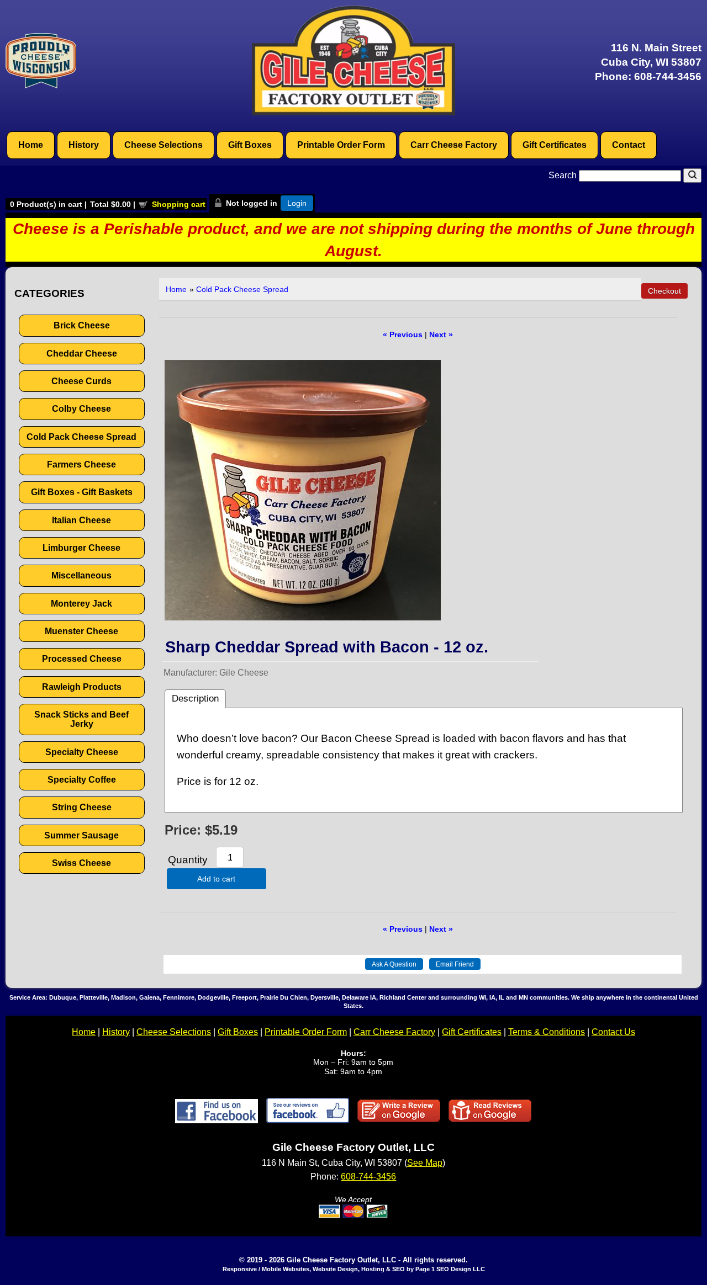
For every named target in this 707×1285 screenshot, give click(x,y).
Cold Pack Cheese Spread (81, 437)
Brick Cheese (82, 325)
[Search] (692, 175)
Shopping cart (178, 204)
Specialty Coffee (82, 779)
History (83, 145)
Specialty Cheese (81, 752)
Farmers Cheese (81, 464)
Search (563, 175)
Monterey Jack (81, 603)
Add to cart (216, 878)
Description (195, 698)
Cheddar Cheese (81, 353)
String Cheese (82, 807)
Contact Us (613, 1032)
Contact (628, 145)
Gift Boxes (250, 145)
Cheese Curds (81, 381)
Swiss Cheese (81, 863)
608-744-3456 (667, 76)
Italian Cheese (81, 520)
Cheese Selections (163, 145)
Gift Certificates (555, 145)
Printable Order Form (341, 145)
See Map (424, 1162)
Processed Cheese (82, 658)
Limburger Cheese (81, 548)
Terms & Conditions (546, 1032)
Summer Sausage (81, 835)
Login (297, 203)
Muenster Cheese (81, 631)
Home (30, 145)
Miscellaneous (81, 575)
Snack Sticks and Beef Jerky (81, 719)
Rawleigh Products (82, 687)
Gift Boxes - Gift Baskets (82, 492)
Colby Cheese (81, 408)
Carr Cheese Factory (453, 145)
